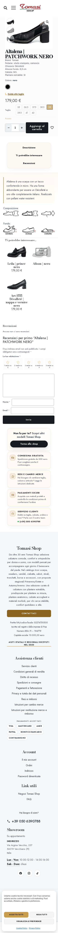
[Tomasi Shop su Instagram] (29, 873)
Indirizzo (29, 771)
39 (49, 107)
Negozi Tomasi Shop (29, 794)
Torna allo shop (29, 444)
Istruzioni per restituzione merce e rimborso (29, 711)
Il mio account (29, 760)
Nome (6, 401)
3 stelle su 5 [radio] (28, 366)
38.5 (42, 107)
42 (33, 112)
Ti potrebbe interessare (29, 155)
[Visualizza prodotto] (24, 248)
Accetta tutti (16, 914)
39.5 (19, 112)
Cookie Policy (21, 928)
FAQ (29, 799)
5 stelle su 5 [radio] (49, 366)
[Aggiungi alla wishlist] (24, 252)
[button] (5, 8)
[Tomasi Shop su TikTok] (37, 873)
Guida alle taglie (16, 94)
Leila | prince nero (17, 265)
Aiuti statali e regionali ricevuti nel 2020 (29, 643)
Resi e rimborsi (29, 699)
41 (27, 112)
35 (18, 107)
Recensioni (29, 163)
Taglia (8, 110)
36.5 (26, 107)
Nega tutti (41, 914)
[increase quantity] (21, 127)
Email (6, 410)
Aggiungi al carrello (37, 127)
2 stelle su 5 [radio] (18, 366)
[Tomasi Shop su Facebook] (20, 873)
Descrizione (29, 147)
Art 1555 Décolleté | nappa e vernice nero (17, 301)
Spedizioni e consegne (29, 682)
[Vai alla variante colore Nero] (7, 88)
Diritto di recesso (29, 677)
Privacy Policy (34, 928)
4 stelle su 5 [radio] (39, 366)
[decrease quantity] (8, 127)
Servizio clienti (29, 666)
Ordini (29, 765)
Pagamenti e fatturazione (29, 688)
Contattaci (29, 613)
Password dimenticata (29, 776)
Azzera (8, 118)
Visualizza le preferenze (29, 921)
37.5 (34, 107)
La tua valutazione (12, 356)
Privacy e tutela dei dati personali (29, 693)
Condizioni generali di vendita (29, 671)
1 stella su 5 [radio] (7, 366)
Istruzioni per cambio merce (29, 704)
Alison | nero (41, 264)
